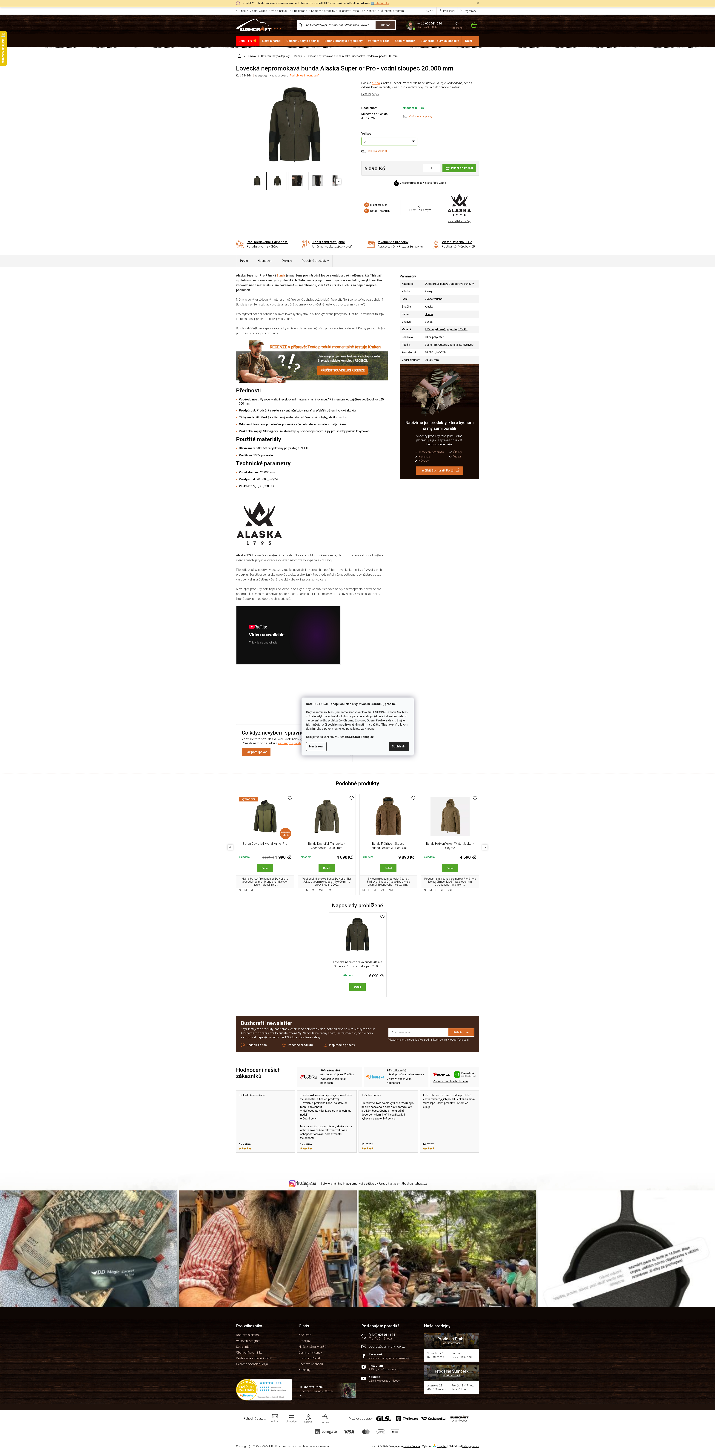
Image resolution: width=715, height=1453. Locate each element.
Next (485, 847)
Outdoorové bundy (436, 283)
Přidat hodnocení (377, 693)
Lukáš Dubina (412, 1446)
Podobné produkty (314, 260)
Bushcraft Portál (349, 11)
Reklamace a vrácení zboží (254, 1358)
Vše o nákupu (279, 11)
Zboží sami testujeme (328, 242)
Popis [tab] (244, 260)
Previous (230, 847)
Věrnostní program (392, 11)
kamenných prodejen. (292, 743)
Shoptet (442, 1446)
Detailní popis (370, 94)
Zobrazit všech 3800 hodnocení (399, 1081)
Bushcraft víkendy (310, 1352)
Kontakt (371, 11)
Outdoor (443, 344)
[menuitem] (248, 41)
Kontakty (304, 1370)
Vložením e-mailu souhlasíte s (428, 1039)
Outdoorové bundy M (461, 283)
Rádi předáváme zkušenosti (267, 242)
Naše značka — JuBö (312, 1346)
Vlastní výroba (258, 11)
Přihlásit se (461, 1032)
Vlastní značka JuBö (457, 242)
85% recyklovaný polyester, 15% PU (446, 329)
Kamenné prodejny (323, 11)
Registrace (470, 11)
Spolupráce (299, 11)
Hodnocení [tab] (265, 260)
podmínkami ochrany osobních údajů (446, 1039)
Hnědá (429, 314)
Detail (265, 868)
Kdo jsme (305, 1335)
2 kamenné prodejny (393, 242)
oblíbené (457, 27)
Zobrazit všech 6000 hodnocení (333, 1081)
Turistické (455, 344)
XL (252, 890)
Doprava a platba (247, 1335)
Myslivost (468, 344)
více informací (451, 1343)
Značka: (459, 205)
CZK (429, 10)
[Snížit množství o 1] (425, 168)
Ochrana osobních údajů (252, 1364)
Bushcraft (431, 344)
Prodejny (304, 1341)
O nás (242, 11)
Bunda (281, 275)
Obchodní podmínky (249, 1352)
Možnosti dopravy (420, 116)
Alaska (429, 306)
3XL (330, 890)
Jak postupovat (256, 752)
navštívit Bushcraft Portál (437, 470)
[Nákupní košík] (471, 25)
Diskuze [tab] (287, 260)
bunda (376, 83)
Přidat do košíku (462, 168)
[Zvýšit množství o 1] (437, 168)
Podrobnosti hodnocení (304, 75)
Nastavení (316, 746)
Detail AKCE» (381, 3)
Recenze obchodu (311, 1364)
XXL (321, 890)
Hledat (385, 25)
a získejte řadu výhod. (423, 183)
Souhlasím (399, 746)
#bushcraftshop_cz (414, 1183)
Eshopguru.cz (470, 1446)
